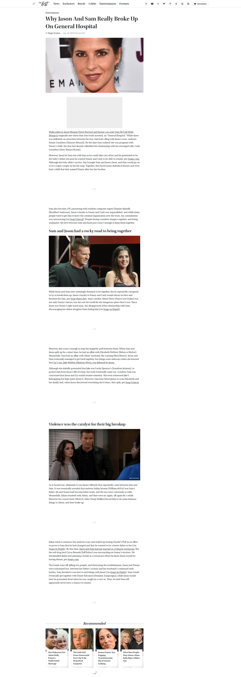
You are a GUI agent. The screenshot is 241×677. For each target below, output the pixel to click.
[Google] (182, 4)
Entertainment (108, 3)
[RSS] (188, 4)
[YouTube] (152, 4)
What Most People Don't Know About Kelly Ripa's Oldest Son (131, 656)
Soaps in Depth (111, 309)
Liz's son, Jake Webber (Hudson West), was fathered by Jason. (84, 362)
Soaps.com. (134, 159)
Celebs (92, 3)
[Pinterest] (170, 4)
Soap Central (76, 219)
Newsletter (202, 4)
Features (124, 3)
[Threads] (176, 4)
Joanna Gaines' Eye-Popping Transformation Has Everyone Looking (107, 658)
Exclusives (69, 3)
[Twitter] (158, 4)
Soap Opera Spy (79, 298)
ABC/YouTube (134, 478)
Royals (81, 3)
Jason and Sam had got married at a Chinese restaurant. (107, 549)
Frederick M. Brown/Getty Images (127, 285)
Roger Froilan (54, 33)
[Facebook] (146, 4)
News (56, 3)
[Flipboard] (164, 4)
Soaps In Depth (56, 549)
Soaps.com (73, 559)
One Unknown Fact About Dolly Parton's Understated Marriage (56, 658)
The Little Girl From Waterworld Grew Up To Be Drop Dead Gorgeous (81, 658)
